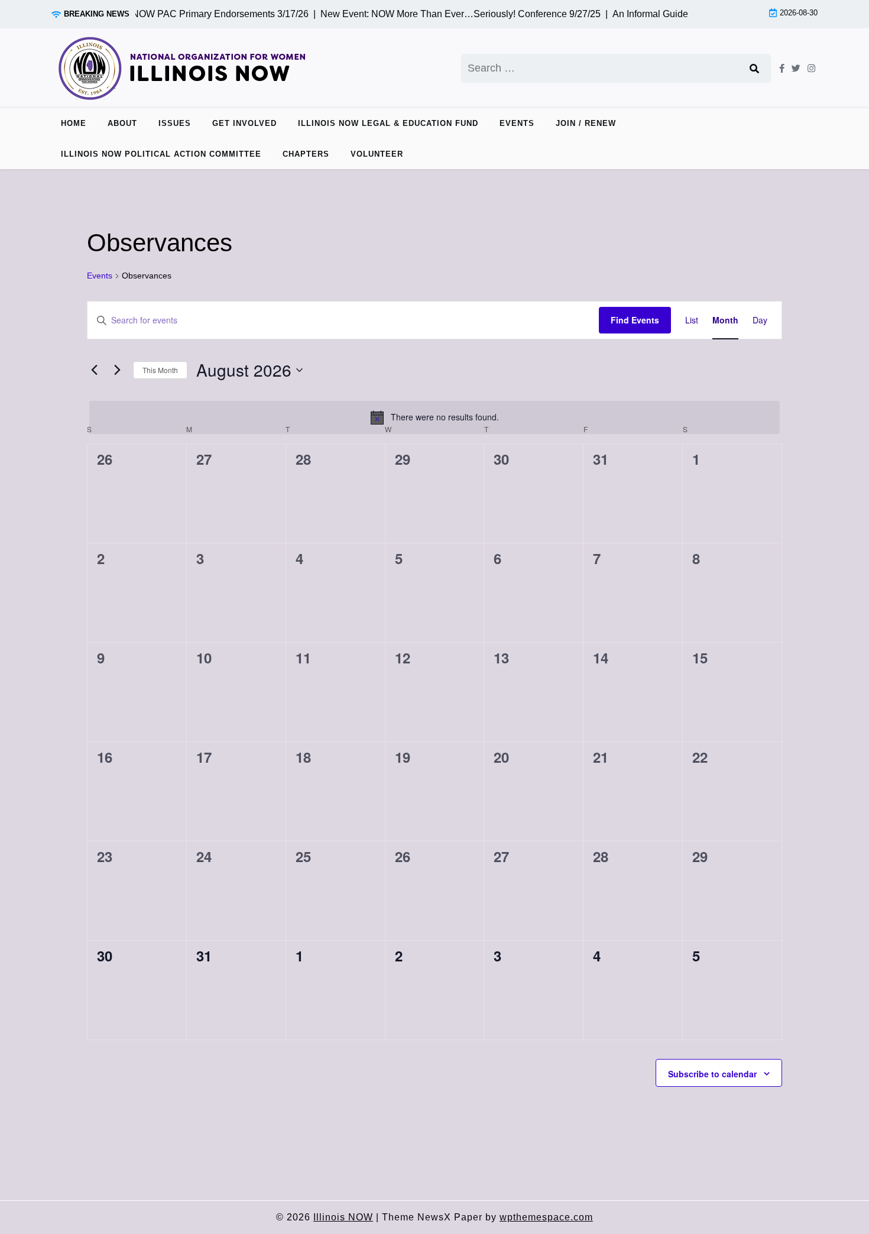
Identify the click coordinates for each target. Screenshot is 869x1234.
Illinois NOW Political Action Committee (161, 154)
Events (517, 123)
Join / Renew (586, 123)
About (122, 123)
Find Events (635, 320)
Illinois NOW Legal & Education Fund (388, 123)
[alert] (434, 417)
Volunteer (377, 154)
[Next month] (117, 370)
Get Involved (244, 123)
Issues (174, 123)
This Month (160, 370)
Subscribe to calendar (712, 1074)
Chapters (306, 154)
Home (73, 123)
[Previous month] (94, 370)
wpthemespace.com (546, 1217)
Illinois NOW (343, 1217)
